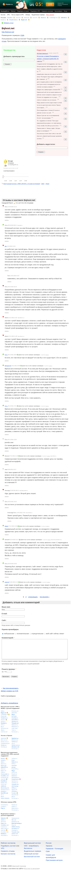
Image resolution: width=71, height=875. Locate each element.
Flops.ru (3, 808)
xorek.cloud (14, 728)
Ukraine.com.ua (15, 745)
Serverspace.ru (15, 777)
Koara (13, 760)
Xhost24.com (15, 794)
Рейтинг (13, 11)
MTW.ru (13, 763)
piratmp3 (7, 582)
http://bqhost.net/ (8, 32)
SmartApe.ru (15, 718)
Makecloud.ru (15, 808)
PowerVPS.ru (15, 769)
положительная (22, 633)
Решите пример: (9, 669)
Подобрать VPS (35, 11)
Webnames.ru (15, 726)
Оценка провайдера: (10, 629)
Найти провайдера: (8, 696)
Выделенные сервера (38, 14)
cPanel (47, 184)
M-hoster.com (15, 711)
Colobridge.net (53, 17)
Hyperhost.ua (15, 738)
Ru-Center (14, 716)
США (22, 35)
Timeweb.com (15, 723)
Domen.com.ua (4, 741)
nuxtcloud (14, 765)
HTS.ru (2, 725)
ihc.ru (2, 726)
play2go (13, 767)
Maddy (6, 526)
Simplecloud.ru (13, 19)
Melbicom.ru (15, 762)
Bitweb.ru (43, 17)
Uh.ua (13, 743)
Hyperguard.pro (15, 818)
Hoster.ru (3, 19)
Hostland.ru (4, 723)
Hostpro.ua (3, 745)
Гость (6, 354)
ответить (7, 220)
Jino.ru (2, 730)
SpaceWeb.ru (15, 719)
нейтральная (9, 633)
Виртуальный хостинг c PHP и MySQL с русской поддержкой (21, 184)
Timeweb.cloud (15, 832)
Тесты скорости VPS (17, 14)
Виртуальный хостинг (32, 843)
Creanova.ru (4, 826)
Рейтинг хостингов (8, 843)
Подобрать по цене (23, 11)
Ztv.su (13, 796)
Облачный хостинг (31, 854)
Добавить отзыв (8, 23)
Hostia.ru (3, 721)
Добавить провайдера (9, 703)
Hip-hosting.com (5, 788)
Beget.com (24, 19)
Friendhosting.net (5, 743)
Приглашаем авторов (54, 860)
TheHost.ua (14, 741)
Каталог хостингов (8, 854)
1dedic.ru (3, 820)
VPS (8, 14)
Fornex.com (4, 782)
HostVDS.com (4, 793)
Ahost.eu (3, 769)
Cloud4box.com (5, 775)
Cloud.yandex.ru (5, 774)
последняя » (44, 597)
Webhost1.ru (15, 725)
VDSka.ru (14, 788)
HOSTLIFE (26, 17)
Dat (5, 246)
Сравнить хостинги (47, 11)
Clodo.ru (3, 772)
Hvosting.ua (4, 747)
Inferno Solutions (5, 798)
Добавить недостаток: (46, 144)
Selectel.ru (64, 17)
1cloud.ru (3, 760)
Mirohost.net (15, 740)
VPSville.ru (14, 791)
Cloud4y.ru (3, 806)
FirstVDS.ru (4, 781)
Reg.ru (13, 714)
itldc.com (14, 820)
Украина (49, 846)
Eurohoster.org (4, 777)
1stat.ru (47, 354)
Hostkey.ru (3, 791)
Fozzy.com (3, 716)
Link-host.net (4, 731)
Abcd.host (3, 821)
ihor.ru (2, 796)
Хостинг (3, 14)
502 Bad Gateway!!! (42, 53)
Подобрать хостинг (8, 846)
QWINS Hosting (16, 826)
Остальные (14, 731)
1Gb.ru (2, 711)
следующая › (33, 597)
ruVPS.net (14, 772)
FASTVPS (18, 17)
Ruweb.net (14, 774)
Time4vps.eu (15, 782)
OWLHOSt (14, 712)
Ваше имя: (6, 607)
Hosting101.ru (5, 11)
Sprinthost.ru (15, 721)
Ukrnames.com (15, 747)
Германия (49, 848)
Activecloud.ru (4, 804)
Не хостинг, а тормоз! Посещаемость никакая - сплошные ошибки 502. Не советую (48, 58)
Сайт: (4, 620)
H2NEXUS (3, 786)
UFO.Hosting (15, 786)
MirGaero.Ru (8, 365)
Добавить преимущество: (14, 56)
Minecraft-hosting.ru (17, 823)
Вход (65, 11)
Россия (48, 843)
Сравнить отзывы (8, 851)
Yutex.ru (14, 730)
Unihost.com (15, 833)
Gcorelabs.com (4, 832)
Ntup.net (14, 825)
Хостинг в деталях (31, 868)
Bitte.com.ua (4, 740)
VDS (25, 846)
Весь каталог (50, 14)
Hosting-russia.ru (5, 789)
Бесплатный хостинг (32, 856)
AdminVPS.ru (4, 767)
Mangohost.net (15, 821)
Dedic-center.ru (4, 828)
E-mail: (4, 614)
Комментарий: (8, 638)
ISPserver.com (4, 728)
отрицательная (37, 633)
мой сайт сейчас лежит (55, 633)
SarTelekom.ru (15, 828)
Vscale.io (9, 17)
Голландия (59, 848)
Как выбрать (58, 11)
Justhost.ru (14, 758)
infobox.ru (14, 806)
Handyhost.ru (4, 718)
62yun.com (3, 765)
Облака (27, 14)
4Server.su (3, 763)
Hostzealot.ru (4, 835)
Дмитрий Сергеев (19, 866)
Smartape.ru (15, 830)
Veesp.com (14, 789)
